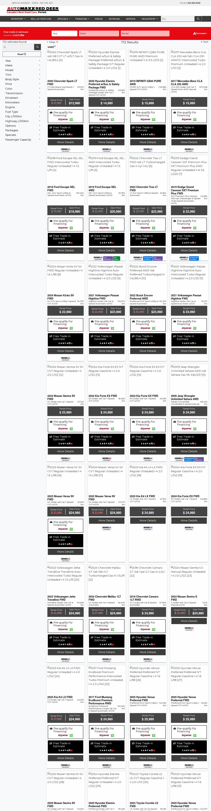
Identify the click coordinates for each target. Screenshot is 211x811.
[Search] (198, 18)
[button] (18, 18)
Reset (20, 54)
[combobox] (64, 33)
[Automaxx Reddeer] (33, 9)
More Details (65, 142)
